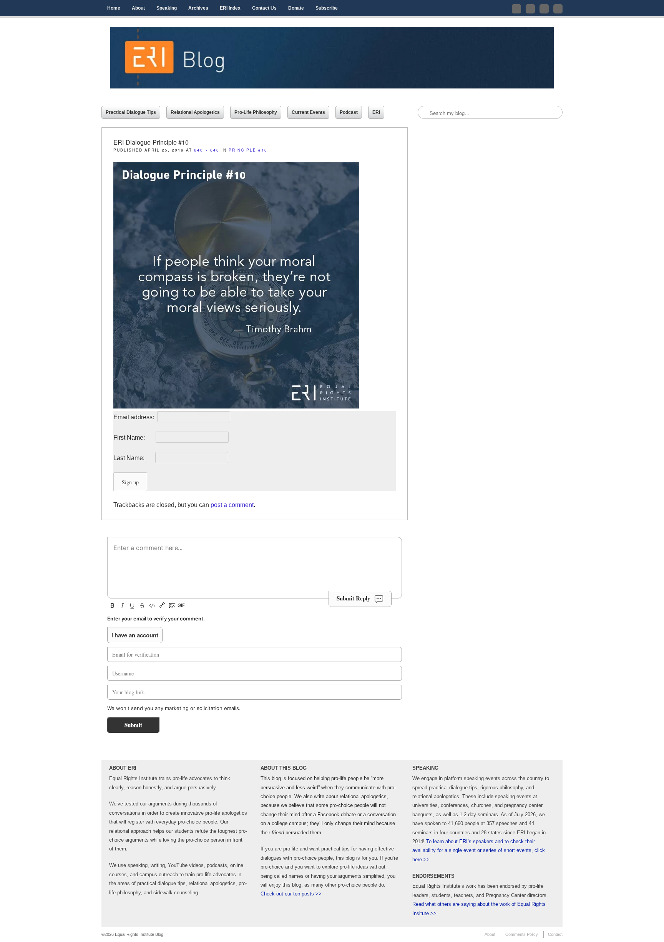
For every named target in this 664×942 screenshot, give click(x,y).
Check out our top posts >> (291, 894)
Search (424, 112)
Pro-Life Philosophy (255, 112)
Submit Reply (353, 598)
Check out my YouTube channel (544, 8)
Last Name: (133, 458)
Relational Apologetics (195, 112)
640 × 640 (206, 150)
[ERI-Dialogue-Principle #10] (236, 406)
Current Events (308, 112)
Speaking (166, 8)
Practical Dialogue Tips (131, 112)
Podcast (349, 112)
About (138, 8)
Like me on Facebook (530, 8)
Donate (296, 8)
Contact (555, 934)
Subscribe (326, 8)
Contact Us (264, 8)
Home (113, 8)
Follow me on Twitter (516, 8)
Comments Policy (521, 934)
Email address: (134, 417)
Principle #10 (248, 150)
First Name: (133, 437)
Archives (198, 8)
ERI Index (230, 8)
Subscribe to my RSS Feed (558, 8)
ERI (376, 112)
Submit (133, 724)
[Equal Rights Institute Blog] (332, 57)
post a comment (232, 505)
